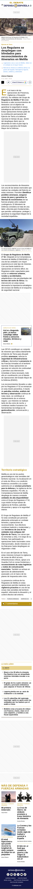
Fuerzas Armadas (13, 599)
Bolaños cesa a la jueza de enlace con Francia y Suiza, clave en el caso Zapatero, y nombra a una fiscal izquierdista (17, 712)
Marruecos (25, 599)
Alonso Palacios (7, 76)
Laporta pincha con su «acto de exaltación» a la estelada (16, 692)
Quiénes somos (10, 878)
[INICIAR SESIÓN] (31, 6)
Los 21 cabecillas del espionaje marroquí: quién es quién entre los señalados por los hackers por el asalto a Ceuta (17, 701)
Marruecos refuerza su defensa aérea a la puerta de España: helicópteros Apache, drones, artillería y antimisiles (16, 69)
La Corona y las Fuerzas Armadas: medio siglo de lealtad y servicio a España (24, 832)
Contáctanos (22, 878)
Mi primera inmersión (6, 809)
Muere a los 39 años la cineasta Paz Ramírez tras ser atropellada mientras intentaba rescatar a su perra (17, 675)
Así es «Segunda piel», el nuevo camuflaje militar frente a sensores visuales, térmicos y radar (12, 335)
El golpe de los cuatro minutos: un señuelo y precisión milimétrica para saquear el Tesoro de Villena (17, 685)
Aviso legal (8, 880)
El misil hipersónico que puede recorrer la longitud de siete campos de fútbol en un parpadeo (8, 846)
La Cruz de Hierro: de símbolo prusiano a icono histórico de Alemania (24, 813)
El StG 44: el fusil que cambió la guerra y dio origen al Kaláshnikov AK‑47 (22, 852)
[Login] (31, 6)
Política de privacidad (21, 880)
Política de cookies (16, 882)
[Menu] (1, 3)
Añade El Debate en (18, 82)
